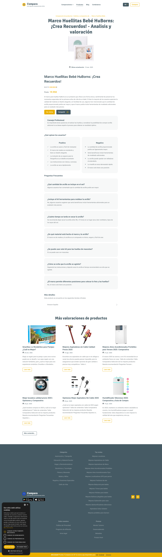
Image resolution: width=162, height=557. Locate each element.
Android (101, 555)
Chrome (108, 555)
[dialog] (16, 528)
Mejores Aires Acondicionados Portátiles (98, 468)
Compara (135, 4)
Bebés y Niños (63, 476)
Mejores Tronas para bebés (98, 489)
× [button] (27, 504)
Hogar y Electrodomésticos (63, 464)
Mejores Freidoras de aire (98, 480)
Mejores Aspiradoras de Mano (98, 464)
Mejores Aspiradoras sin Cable (98, 460)
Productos (79, 5)
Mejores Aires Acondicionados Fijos (98, 472)
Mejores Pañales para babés (98, 493)
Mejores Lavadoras (98, 456)
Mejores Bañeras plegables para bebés (99, 497)
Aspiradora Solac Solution (98, 509)
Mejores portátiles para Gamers (98, 513)
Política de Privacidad (63, 525)
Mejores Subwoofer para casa (98, 501)
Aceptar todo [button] (9, 547)
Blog (87, 5)
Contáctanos (96, 5)
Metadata (98, 533)
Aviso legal (63, 533)
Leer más (27, 369)
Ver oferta (49, 112)
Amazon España (52, 305)
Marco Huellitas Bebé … (99, 16)
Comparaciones (66, 5)
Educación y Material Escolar (63, 460)
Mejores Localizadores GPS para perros (98, 476)
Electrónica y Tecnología (63, 468)
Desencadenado (98, 529)
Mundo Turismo (98, 525)
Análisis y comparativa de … (82, 16)
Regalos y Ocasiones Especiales (63, 480)
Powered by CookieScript (16, 553)
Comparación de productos (64, 16)
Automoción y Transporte (63, 456)
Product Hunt (98, 537)
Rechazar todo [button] (22, 547)
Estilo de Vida (63, 484)
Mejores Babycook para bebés (98, 484)
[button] (16, 551)
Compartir (61, 112)
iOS (97, 555)
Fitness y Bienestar (63, 472)
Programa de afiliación (63, 529)
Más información (8, 527)
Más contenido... (29, 433)
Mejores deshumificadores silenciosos (98, 505)
